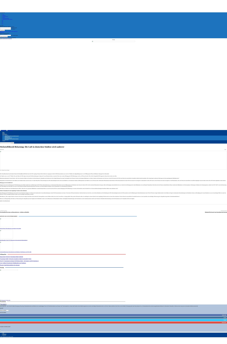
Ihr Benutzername (14, 27)
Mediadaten (4, 15)
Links (3, 14)
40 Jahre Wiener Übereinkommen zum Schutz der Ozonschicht (10, 228)
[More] (67, 207)
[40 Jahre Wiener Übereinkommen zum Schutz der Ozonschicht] (6, 226)
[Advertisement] (9, 292)
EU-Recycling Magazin (5, 18)
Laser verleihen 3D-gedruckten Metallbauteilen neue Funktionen (13, 263)
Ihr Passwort (13, 29)
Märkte (3, 133)
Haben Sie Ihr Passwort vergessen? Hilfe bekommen (8, 31)
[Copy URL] (63, 207)
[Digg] (54, 207)
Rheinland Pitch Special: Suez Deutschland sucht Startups (216, 212)
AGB (3, 333)
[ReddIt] (41, 207)
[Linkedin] (28, 207)
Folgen (225, 317)
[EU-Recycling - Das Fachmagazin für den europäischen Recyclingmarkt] (0, 328)
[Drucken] (10, 207)
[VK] (50, 207)
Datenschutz (2, 32)
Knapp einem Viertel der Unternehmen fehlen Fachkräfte (11, 256)
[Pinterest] (32, 207)
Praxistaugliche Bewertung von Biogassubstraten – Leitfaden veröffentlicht (14, 212)
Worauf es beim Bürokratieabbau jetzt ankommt (10, 265)
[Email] (15, 207)
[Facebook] (19, 207)
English (6, 139)
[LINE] (58, 207)
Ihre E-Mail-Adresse (14, 35)
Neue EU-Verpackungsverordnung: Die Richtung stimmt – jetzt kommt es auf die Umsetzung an (19, 260)
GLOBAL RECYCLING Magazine (7, 19)
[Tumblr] (45, 207)
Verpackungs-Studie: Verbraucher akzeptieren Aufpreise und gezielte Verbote (15, 258)
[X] (24, 207)
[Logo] (3, 130)
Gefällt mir (224, 315)
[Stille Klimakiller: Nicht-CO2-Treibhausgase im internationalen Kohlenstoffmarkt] (6, 238)
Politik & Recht (8, 137)
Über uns (3, 17)
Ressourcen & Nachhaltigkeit (12, 138)
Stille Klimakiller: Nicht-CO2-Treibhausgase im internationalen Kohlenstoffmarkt (13, 240)
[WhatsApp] (37, 207)
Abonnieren (224, 322)
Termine (3, 140)
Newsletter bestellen (5, 16)
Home (3, 132)
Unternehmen (4, 134)
